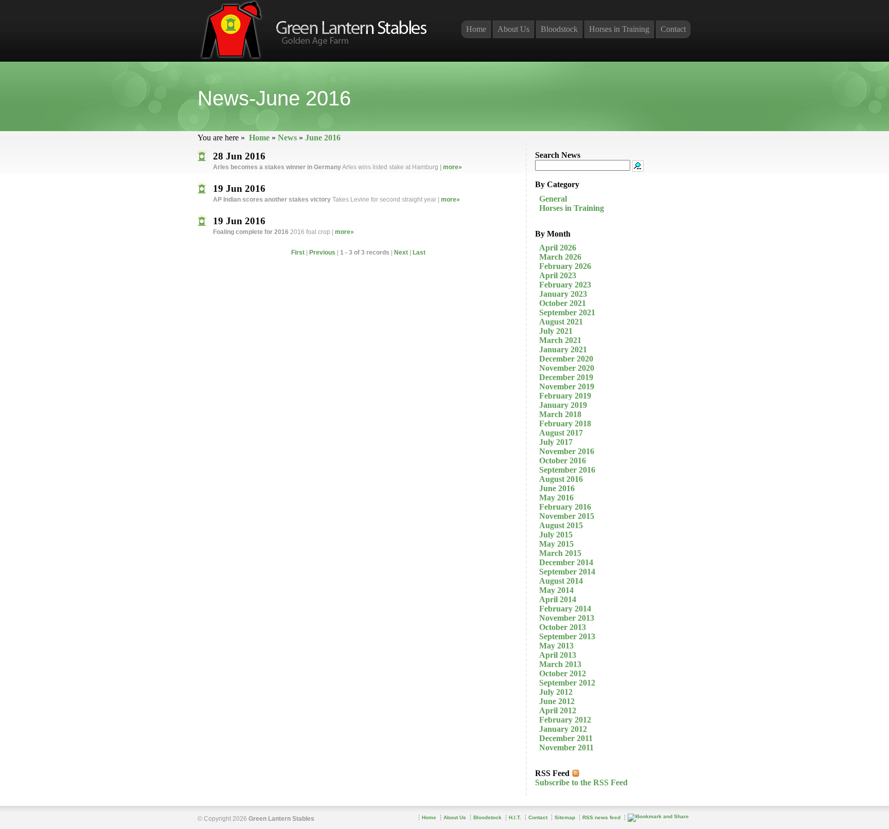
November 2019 (566, 386)
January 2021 (563, 349)
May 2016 (556, 497)
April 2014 (557, 599)
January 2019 (563, 405)
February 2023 (565, 284)
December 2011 (566, 738)
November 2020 (566, 368)
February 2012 (565, 719)
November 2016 (566, 451)
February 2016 (565, 506)
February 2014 (565, 608)
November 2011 (566, 747)
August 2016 (561, 479)
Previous (322, 252)
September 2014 (567, 571)
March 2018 (560, 414)
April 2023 (557, 275)
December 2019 (566, 377)
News (287, 137)
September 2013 (567, 636)
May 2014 (556, 590)
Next (401, 252)
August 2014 (561, 580)
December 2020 (566, 358)
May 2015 (556, 543)
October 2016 (562, 460)
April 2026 (557, 247)
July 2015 (556, 534)
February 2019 (565, 395)
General (553, 198)
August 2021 (561, 321)
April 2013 (557, 655)
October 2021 (562, 303)
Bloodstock (559, 29)
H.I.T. (515, 817)
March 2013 (560, 664)
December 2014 (566, 562)
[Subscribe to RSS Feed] (576, 773)
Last (419, 252)
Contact (673, 29)
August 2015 (561, 525)
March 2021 (560, 340)
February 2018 (565, 423)
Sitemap (565, 817)
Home (259, 137)
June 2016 (323, 137)
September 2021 (567, 312)
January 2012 (563, 729)
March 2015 (560, 553)
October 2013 (562, 627)
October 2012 (562, 673)
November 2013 (566, 618)
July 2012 (556, 692)
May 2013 (556, 645)
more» (452, 167)
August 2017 (561, 432)
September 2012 (567, 682)
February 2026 (565, 266)
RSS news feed (601, 817)
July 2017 (556, 442)
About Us (513, 29)
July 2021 (556, 331)
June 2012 (557, 701)
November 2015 (566, 516)
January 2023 (563, 294)
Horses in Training (571, 208)
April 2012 (557, 710)
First (298, 252)
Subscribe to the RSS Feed (581, 782)
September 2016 (567, 469)
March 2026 (560, 257)
